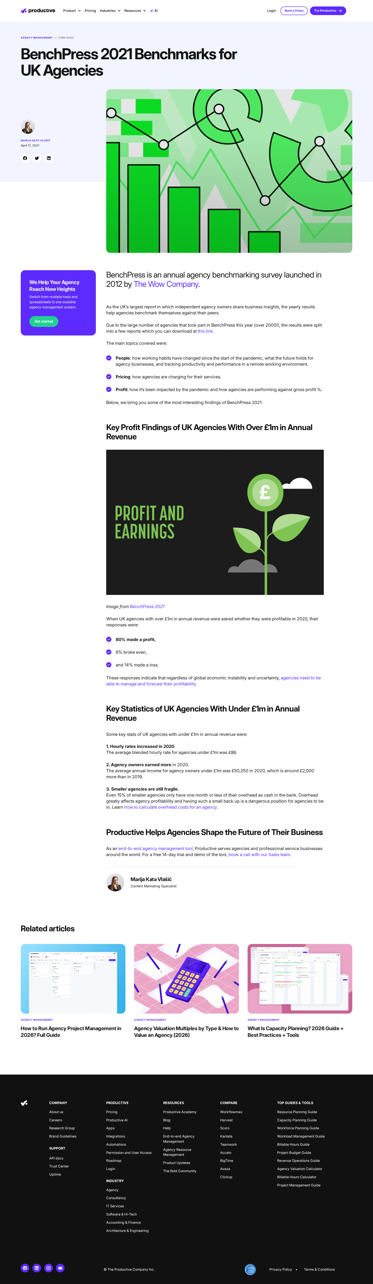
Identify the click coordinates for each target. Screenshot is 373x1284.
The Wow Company (166, 284)
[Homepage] (38, 10)
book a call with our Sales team (259, 854)
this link (205, 331)
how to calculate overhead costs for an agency (170, 807)
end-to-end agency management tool (156, 848)
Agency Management (37, 37)
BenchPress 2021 (147, 606)
